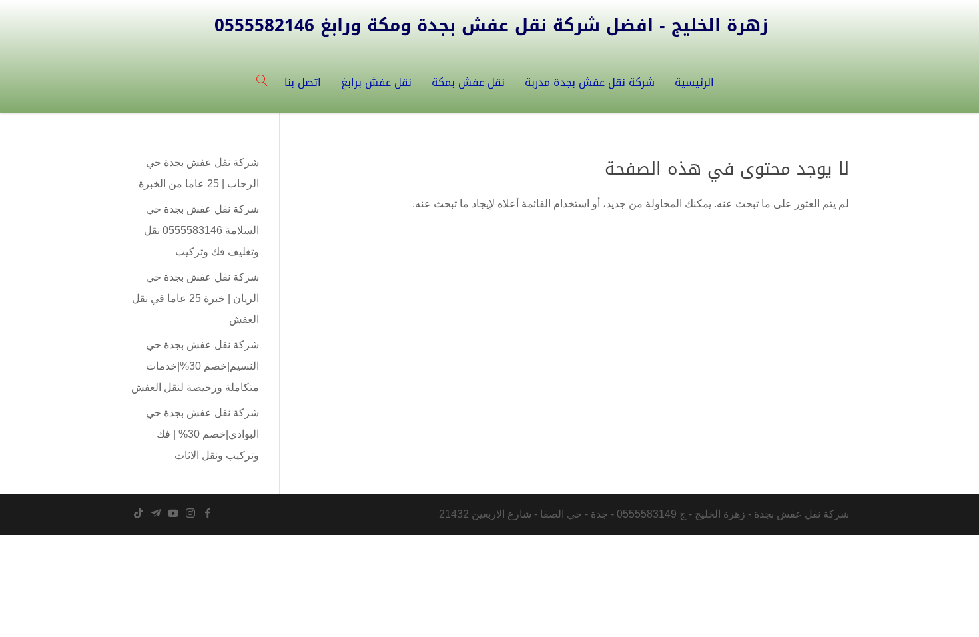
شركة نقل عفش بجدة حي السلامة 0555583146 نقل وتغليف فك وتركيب (201, 230)
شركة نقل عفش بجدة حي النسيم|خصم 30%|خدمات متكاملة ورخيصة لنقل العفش (195, 366)
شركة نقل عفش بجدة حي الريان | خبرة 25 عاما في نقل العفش (195, 298)
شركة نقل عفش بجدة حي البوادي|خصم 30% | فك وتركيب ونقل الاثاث (202, 434)
